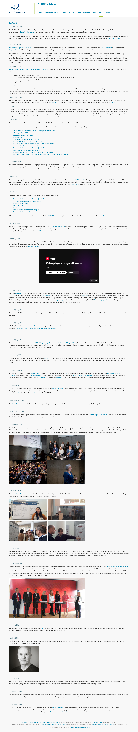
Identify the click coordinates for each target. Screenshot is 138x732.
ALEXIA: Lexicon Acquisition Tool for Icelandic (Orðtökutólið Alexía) (34, 131)
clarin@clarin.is (97, 722)
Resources (77, 12)
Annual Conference (108, 242)
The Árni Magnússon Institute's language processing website (28, 69)
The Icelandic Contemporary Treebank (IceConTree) (29, 148)
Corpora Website (14, 50)
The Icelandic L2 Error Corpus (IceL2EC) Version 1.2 (29, 146)
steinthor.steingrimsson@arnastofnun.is (54, 725)
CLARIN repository (106, 48)
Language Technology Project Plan (117, 567)
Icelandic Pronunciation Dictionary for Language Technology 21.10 (34, 152)
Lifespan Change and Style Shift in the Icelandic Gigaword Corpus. (36, 328)
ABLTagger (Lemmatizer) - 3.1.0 (23, 135)
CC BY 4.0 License (53, 216)
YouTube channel (33, 246)
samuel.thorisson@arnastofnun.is (103, 725)
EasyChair (26, 231)
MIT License (104, 216)
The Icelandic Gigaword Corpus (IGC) (20, 48)
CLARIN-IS (31, 376)
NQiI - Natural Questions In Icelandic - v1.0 (26, 150)
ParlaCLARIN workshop (79, 180)
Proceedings (76, 184)
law (43, 628)
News (101, 12)
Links (94, 12)
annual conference (59, 227)
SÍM (66, 373)
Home (40, 12)
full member (46, 296)
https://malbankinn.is (27, 32)
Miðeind (58, 378)
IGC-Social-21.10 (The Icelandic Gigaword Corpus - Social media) (33, 144)
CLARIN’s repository (113, 38)
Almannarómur (35, 373)
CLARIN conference (22, 494)
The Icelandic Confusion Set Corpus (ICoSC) (63, 343)
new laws (47, 358)
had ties (85, 296)
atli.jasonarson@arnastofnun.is (80, 727)
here (113, 102)
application (18, 293)
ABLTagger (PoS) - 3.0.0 (20, 133)
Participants (65, 12)
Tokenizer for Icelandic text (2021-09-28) (26, 139)
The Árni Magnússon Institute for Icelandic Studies (44, 722)
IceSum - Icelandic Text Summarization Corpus (28, 141)
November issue (17, 404)
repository (54, 102)
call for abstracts (43, 231)
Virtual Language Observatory (104, 300)
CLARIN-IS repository (41, 343)
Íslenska (109, 12)
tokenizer (43, 378)
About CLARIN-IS (51, 12)
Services (86, 12)
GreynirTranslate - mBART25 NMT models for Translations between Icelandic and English (41, 154)
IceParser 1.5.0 (18, 137)
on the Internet (80, 326)
